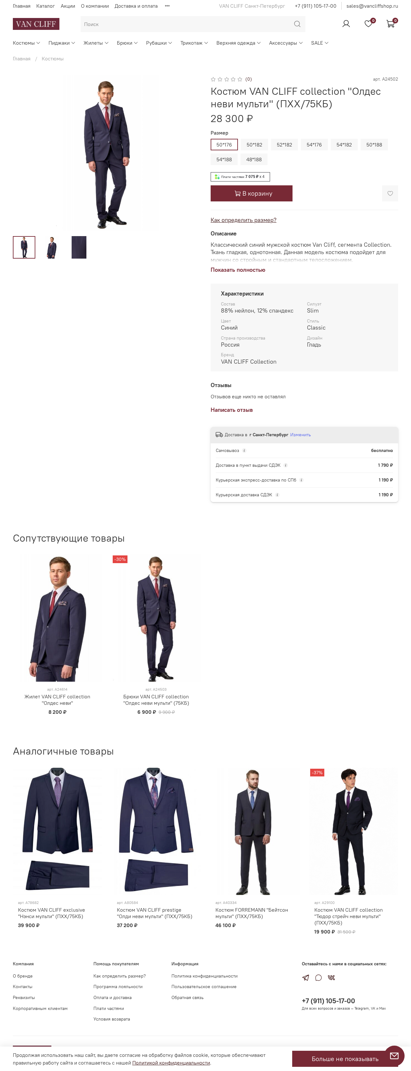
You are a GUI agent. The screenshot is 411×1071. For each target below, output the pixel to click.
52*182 (284, 144)
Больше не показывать (345, 1059)
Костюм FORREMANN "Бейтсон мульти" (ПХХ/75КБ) (251, 913)
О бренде (23, 976)
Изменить (300, 435)
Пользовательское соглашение (204, 986)
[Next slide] (190, 153)
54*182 (344, 144)
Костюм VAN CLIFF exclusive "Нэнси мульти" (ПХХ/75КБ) (51, 913)
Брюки (124, 43)
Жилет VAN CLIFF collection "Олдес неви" (57, 699)
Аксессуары (283, 43)
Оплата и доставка (112, 997)
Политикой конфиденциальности (171, 1062)
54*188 (224, 159)
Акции (68, 6)
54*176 (314, 144)
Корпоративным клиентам (40, 1008)
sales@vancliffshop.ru (372, 6)
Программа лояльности (118, 986)
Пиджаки (59, 43)
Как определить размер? (243, 220)
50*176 (224, 144)
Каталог (45, 6)
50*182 (254, 144)
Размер (219, 133)
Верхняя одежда (235, 43)
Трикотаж (191, 43)
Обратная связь (187, 997)
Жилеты (93, 43)
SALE (317, 43)
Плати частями (108, 1008)
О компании (95, 6)
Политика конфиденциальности (204, 976)
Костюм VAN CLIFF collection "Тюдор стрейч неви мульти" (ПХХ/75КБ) (348, 916)
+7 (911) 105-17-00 (316, 6)
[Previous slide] (23, 153)
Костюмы (24, 43)
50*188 (374, 144)
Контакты (22, 986)
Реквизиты (24, 997)
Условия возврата (111, 1019)
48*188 (254, 159)
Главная (22, 6)
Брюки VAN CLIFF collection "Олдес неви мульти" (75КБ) (156, 699)
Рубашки (156, 43)
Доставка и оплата (136, 6)
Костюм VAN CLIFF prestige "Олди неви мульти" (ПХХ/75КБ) (154, 913)
